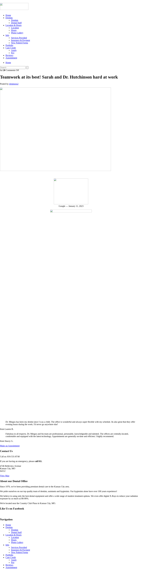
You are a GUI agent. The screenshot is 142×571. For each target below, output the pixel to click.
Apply (14, 50)
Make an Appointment (10, 446)
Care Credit (11, 48)
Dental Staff (16, 23)
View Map (4, 476)
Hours (14, 30)
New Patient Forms (19, 43)
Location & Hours (13, 25)
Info (7, 35)
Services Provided (19, 38)
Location (15, 28)
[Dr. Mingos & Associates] (14, 8)
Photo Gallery (17, 33)
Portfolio (9, 45)
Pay (12, 53)
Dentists (9, 18)
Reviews (9, 55)
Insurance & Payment (20, 40)
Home (8, 15)
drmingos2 (13, 84)
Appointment (11, 58)
